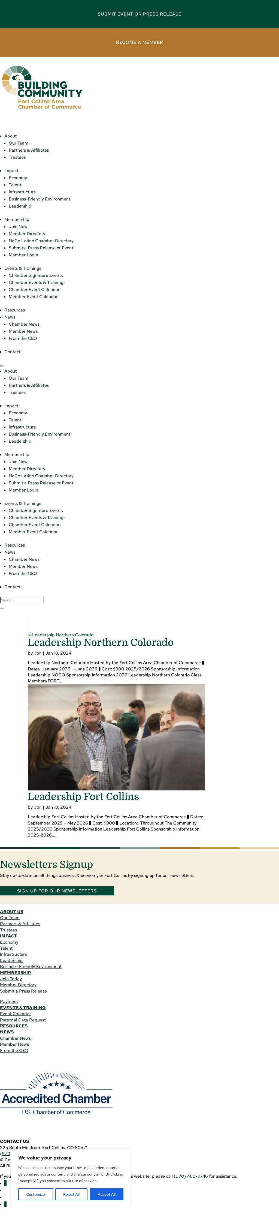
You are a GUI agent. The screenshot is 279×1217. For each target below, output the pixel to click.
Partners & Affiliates (29, 150)
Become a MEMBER (139, 42)
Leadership (20, 206)
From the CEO (23, 338)
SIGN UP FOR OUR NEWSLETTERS (57, 891)
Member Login (23, 255)
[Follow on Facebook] (5, 1183)
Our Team (18, 143)
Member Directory (27, 233)
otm (38, 653)
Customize (35, 1194)
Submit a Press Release (23, 991)
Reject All (71, 1194)
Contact (12, 352)
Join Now (18, 226)
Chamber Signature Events (36, 275)
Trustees (17, 157)
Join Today (11, 979)
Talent (15, 185)
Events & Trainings (22, 268)
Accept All (107, 1194)
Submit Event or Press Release (139, 14)
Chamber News (24, 324)
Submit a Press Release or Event (41, 248)
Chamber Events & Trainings (37, 282)
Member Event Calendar (33, 296)
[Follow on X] (5, 1204)
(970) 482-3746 (191, 1176)
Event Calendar (15, 1014)
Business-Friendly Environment (39, 199)
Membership (16, 219)
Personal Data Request (23, 1020)
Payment (9, 1001)
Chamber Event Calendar (34, 289)
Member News (23, 331)
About (10, 136)
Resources (14, 310)
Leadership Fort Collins (83, 796)
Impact (11, 170)
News (9, 317)
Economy (18, 178)
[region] (71, 1177)
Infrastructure (22, 192)
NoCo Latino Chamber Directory (41, 241)
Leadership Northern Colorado (101, 642)
